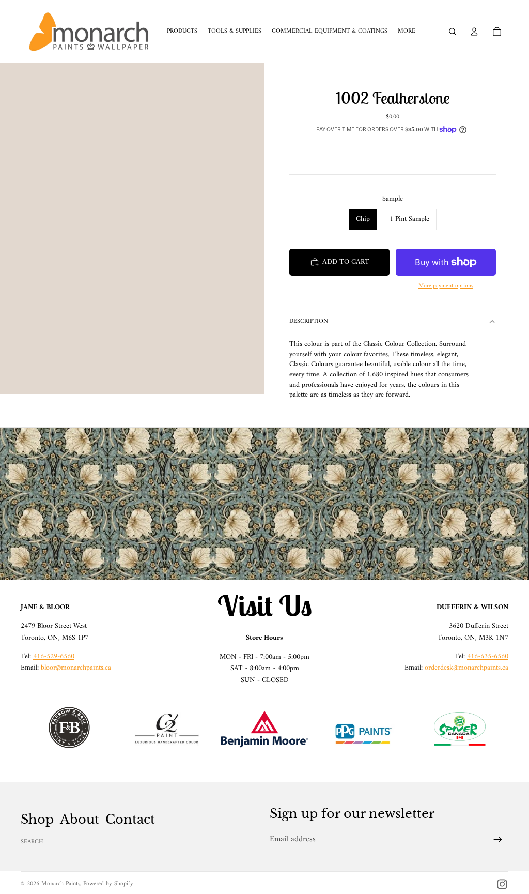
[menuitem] (407, 32)
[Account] (474, 31)
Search (32, 842)
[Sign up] (498, 839)
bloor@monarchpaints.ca (76, 667)
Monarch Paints (60, 883)
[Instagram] (502, 884)
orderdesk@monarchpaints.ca (466, 667)
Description (308, 321)
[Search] (452, 31)
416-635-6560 (487, 656)
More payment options (445, 286)
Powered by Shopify (108, 883)
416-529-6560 (53, 656)
